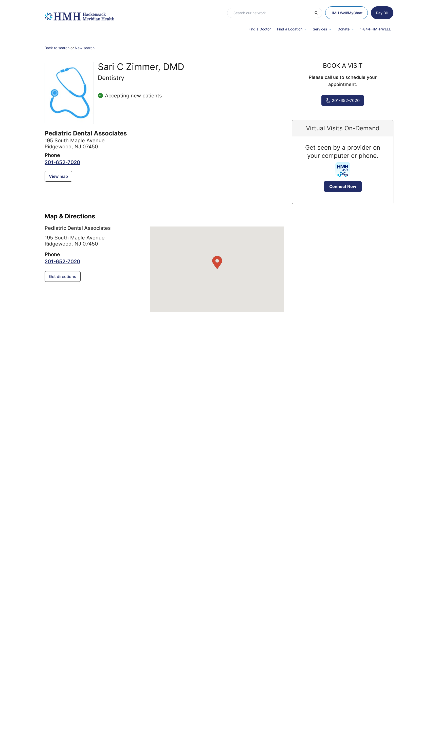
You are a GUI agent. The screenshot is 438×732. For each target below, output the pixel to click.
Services (320, 29)
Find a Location (289, 29)
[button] (217, 262)
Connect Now (342, 186)
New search (85, 48)
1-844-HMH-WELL (375, 29)
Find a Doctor (259, 29)
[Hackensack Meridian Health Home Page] (79, 14)
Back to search (57, 48)
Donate (344, 29)
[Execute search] (318, 13)
